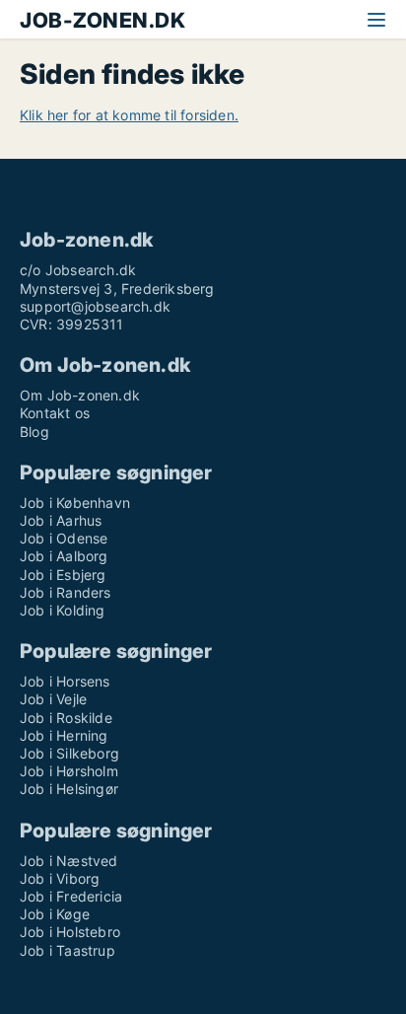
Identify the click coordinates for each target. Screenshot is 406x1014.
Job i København (75, 502)
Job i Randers (65, 592)
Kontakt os (55, 412)
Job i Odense (63, 538)
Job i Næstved (69, 860)
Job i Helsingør (69, 788)
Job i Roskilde (66, 717)
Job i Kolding (62, 610)
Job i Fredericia (71, 896)
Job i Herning (64, 735)
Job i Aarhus (61, 520)
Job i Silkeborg (69, 753)
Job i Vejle (53, 698)
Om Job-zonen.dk (80, 395)
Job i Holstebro (70, 931)
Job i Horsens (65, 681)
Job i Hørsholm (69, 770)
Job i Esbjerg (63, 574)
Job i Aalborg (64, 555)
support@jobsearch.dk (95, 306)
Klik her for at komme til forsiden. (129, 115)
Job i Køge (55, 913)
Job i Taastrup (67, 950)
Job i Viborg (60, 878)
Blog (34, 431)
